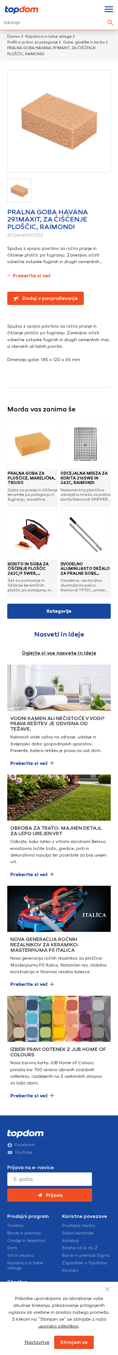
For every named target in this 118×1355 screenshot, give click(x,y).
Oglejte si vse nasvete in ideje (59, 653)
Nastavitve (37, 1342)
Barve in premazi (24, 1233)
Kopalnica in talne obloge (48, 36)
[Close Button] (107, 1289)
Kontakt (70, 1270)
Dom (12, 1248)
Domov (13, 36)
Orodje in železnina (26, 1240)
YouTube (23, 1152)
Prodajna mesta (78, 1225)
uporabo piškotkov (58, 1326)
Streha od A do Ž (80, 1248)
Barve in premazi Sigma (86, 1255)
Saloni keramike (78, 1233)
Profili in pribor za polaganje (32, 42)
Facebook (25, 1145)
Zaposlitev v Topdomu (84, 1263)
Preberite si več (32, 275)
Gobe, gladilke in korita (84, 42)
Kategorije (59, 611)
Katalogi (70, 1240)
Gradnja (15, 1225)
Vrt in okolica (20, 1255)
